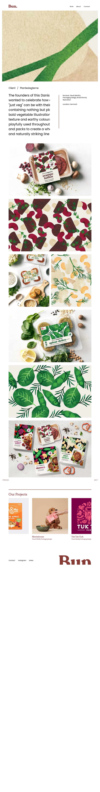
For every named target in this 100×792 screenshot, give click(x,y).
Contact (12, 560)
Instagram (22, 560)
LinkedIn (32, 560)
